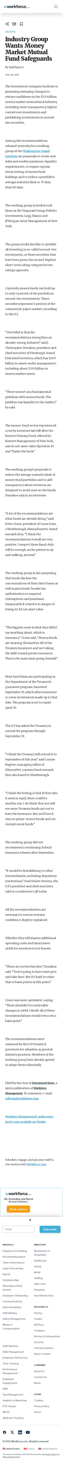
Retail (37, 1272)
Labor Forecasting (13, 1268)
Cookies (38, 1400)
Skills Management (13, 1351)
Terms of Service (9, 1457)
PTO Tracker (9, 1406)
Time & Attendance (14, 1262)
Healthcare (40, 1260)
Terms (37, 1412)
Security (39, 1342)
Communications (12, 1301)
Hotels (38, 1266)
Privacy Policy (41, 1406)
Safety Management (14, 1318)
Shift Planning (10, 1346)
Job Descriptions (43, 1348)
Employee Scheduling (15, 1250)
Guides (38, 1318)
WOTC (6, 1412)
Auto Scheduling (12, 1307)
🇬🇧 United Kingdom (48, 1448)
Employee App (11, 1280)
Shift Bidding (10, 1313)
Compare (39, 1330)
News (37, 1382)
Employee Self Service (15, 1357)
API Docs (39, 1324)
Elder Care (40, 1283)
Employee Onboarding (15, 1295)
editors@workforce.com (21, 1098)
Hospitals (39, 1289)
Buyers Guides (42, 1353)
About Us (39, 1371)
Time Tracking (11, 1363)
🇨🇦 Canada (29, 1448)
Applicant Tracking (13, 1417)
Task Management (13, 1394)
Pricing (38, 1313)
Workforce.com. (36, 1164)
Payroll (6, 1274)
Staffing (38, 1278)
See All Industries (44, 1295)
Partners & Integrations (47, 1336)
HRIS (5, 1388)
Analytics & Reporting (15, 1400)
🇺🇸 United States (11, 1448)
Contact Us (40, 1377)
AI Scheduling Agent (14, 1256)
